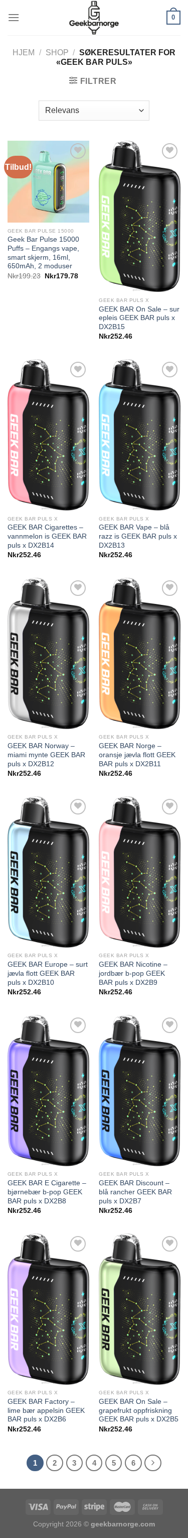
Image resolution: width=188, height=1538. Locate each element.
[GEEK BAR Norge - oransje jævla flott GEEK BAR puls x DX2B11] (139, 653)
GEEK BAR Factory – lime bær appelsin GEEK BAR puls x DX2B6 (46, 1410)
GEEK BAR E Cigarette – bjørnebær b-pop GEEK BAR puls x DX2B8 (47, 1191)
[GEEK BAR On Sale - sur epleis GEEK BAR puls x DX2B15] (139, 216)
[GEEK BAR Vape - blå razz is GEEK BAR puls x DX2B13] (139, 434)
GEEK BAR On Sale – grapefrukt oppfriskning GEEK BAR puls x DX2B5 (138, 1410)
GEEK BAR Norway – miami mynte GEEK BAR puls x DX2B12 (46, 754)
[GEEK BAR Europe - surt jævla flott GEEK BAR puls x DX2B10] (48, 872)
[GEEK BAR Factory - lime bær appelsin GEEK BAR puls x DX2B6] (48, 1309)
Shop (57, 52)
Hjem (24, 52)
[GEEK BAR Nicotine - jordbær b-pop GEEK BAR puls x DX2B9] (139, 872)
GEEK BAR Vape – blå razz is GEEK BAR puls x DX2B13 (138, 536)
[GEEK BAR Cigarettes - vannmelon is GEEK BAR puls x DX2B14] (48, 434)
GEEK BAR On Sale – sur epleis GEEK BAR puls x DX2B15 (139, 318)
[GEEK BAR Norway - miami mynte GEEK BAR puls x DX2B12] (48, 653)
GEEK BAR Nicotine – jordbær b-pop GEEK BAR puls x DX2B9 (133, 973)
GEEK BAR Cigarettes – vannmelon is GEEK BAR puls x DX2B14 (47, 536)
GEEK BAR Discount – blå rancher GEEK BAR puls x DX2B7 (135, 1191)
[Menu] (14, 17)
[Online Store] (94, 17)
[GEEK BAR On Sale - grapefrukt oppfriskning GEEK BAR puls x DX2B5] (139, 1309)
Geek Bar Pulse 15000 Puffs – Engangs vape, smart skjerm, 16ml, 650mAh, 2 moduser (43, 253)
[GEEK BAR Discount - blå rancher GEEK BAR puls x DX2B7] (139, 1090)
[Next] (152, 1463)
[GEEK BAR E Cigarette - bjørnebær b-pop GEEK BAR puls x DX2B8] (48, 1090)
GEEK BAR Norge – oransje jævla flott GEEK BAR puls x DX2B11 (137, 754)
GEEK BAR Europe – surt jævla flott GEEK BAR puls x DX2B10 (48, 973)
